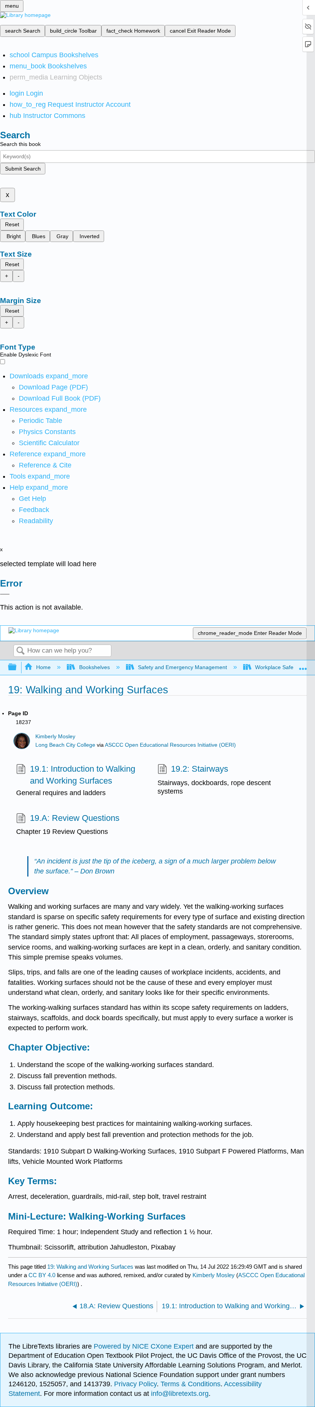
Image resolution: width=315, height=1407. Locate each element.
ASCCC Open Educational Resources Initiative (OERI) (170, 745)
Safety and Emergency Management (182, 667)
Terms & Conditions (190, 1384)
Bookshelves (94, 667)
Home (43, 667)
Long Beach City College (65, 745)
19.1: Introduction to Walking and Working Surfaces (82, 775)
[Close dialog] (5, 594)
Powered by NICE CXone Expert (145, 1346)
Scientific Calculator (49, 443)
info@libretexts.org (179, 1393)
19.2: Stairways (199, 769)
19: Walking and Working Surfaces (90, 1266)
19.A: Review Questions (74, 818)
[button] (34, 510)
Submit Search (23, 169)
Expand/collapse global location (303, 665)
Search (20, 651)
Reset (12, 224)
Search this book (20, 144)
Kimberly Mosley (55, 736)
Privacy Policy (135, 1384)
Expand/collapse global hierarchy (17, 667)
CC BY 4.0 (41, 1275)
